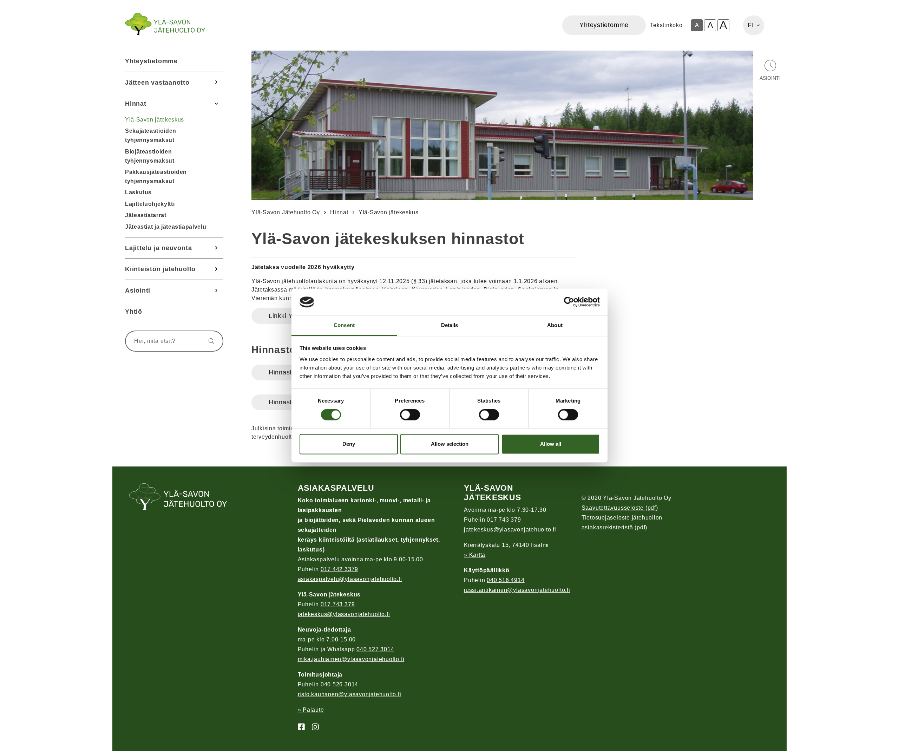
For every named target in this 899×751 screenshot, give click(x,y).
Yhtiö (133, 311)
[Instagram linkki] (312, 727)
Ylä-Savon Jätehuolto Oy (285, 212)
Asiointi (137, 290)
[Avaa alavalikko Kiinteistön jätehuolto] (216, 269)
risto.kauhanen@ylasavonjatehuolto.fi (349, 694)
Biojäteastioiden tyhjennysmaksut (150, 156)
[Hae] (208, 341)
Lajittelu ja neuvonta (158, 248)
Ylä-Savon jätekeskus (154, 120)
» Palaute (311, 710)
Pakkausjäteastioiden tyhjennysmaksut (156, 176)
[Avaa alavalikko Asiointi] (216, 290)
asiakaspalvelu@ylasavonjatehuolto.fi (350, 579)
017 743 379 (338, 604)
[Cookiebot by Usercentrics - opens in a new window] (569, 302)
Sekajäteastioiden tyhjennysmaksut (150, 135)
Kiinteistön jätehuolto (160, 269)
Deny (348, 444)
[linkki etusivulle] (178, 497)
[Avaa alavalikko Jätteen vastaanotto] (216, 82)
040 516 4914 (505, 580)
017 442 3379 (339, 569)
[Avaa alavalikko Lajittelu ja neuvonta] (216, 248)
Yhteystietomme (151, 61)
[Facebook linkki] (298, 727)
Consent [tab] (344, 325)
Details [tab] (449, 325)
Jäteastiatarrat (145, 215)
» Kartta (474, 555)
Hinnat (135, 103)
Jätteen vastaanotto (157, 82)
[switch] (410, 414)
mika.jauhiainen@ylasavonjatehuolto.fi (351, 659)
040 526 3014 (339, 684)
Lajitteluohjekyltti (150, 204)
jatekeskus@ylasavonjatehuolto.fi (344, 614)
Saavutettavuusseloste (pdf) (620, 508)
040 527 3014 (375, 649)
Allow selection (449, 444)
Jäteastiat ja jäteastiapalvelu (165, 227)
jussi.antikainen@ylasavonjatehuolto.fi (517, 590)
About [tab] (555, 325)
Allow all (550, 444)
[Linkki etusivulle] (165, 24)
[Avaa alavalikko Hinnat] (216, 103)
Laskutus (138, 192)
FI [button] (751, 24)
